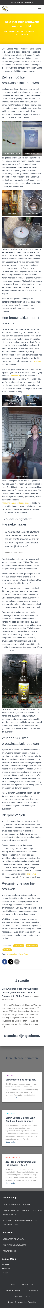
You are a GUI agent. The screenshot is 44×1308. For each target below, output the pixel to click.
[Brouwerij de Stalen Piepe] (6, 9)
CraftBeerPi (15, 376)
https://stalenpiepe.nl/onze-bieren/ (16, 503)
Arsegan (37, 361)
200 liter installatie (14, 1158)
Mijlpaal (7, 950)
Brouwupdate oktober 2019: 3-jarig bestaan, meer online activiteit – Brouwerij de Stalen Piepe (20, 992)
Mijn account (15, 2)
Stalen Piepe (23, 954)
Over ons (18, 1296)
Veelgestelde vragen (13, 1239)
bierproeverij (30, 874)
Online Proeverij (13, 1290)
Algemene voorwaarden (14, 1245)
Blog (28, 1296)
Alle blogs (19, 945)
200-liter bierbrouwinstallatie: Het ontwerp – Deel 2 (20, 1222)
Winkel (14, 1284)
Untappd (5, 1272)
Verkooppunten (31, 1290)
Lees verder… (14, 1098)
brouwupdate (12, 954)
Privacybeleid (9, 1251)
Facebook (6, 1264)
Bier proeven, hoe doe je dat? (21, 1080)
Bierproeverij (27, 1284)
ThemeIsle (32, 1302)
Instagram (6, 1268)
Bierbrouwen (32, 945)
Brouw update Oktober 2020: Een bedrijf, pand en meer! (22, 1212)
